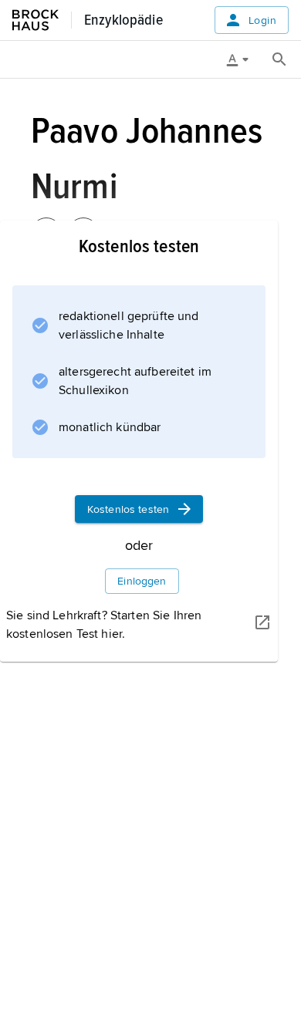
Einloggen (141, 581)
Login (262, 20)
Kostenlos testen (128, 509)
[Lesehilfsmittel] (243, 59)
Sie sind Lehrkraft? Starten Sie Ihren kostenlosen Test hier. (103, 625)
